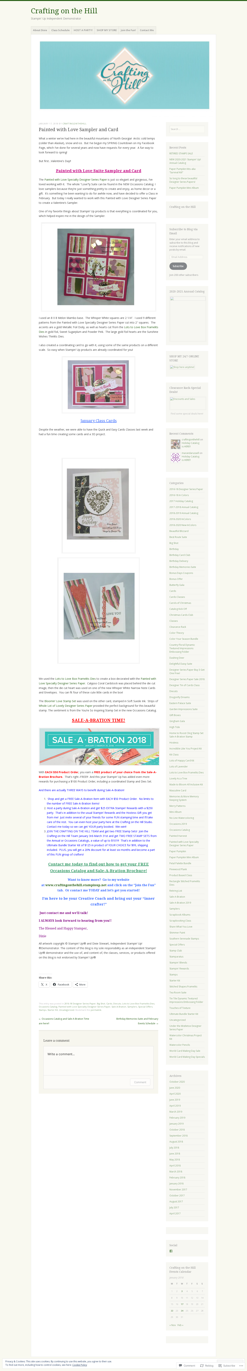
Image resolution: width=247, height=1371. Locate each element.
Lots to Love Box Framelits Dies (75, 678)
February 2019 (177, 1117)
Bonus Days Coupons (181, 573)
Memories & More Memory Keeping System (184, 798)
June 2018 (174, 1153)
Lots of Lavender (178, 766)
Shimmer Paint (177, 932)
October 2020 (177, 1081)
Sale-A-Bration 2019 (180, 902)
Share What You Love (180, 926)
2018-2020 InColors (180, 519)
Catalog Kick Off (178, 609)
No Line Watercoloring (181, 818)
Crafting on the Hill (64, 11)
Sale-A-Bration (119, 1006)
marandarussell (190, 453)
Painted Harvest (178, 836)
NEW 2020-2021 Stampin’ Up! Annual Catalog (185, 161)
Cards (109, 1003)
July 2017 (174, 1207)
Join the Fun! (128, 30)
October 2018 (177, 1129)
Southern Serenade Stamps (184, 938)
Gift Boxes (175, 715)
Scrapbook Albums (179, 914)
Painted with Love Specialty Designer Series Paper (75, 179)
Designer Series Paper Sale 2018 (187, 679)
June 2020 (174, 1087)
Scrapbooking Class (180, 920)
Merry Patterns (177, 806)
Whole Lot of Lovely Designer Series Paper (65, 706)
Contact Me (147, 30)
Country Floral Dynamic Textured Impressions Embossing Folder (182, 648)
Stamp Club (175, 950)
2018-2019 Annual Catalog (183, 513)
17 (182, 1304)
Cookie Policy (79, 1365)
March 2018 (175, 1171)
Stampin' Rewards (179, 968)
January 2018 (176, 1183)
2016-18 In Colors (179, 495)
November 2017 (178, 1189)
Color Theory (176, 633)
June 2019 (174, 1099)
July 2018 (174, 1147)
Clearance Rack (177, 627)
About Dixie (40, 30)
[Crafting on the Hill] (123, 77)
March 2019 (175, 1111)
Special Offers (145, 1006)
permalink (96, 1009)
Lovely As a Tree (178, 778)
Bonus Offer (176, 579)
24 (182, 1310)
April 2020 (175, 1093)
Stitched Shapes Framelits (183, 986)
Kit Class (173, 754)
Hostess (173, 742)
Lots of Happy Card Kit (181, 760)
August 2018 (176, 1141)
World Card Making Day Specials (187, 1056)
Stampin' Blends (178, 962)
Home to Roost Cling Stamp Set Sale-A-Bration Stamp (186, 734)
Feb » (180, 1325)
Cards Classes (177, 597)
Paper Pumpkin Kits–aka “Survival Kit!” (182, 170)
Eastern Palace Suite (180, 703)
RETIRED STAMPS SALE (181, 153)
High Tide (174, 727)
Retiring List (175, 890)
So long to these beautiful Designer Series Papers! (183, 180)
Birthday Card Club (179, 555)
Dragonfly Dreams (179, 697)
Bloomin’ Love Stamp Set (60, 701)
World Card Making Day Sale (184, 1050)
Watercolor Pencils (179, 1045)
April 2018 (175, 1165)
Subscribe (178, 266)
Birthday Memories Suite (182, 567)
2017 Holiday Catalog (181, 501)
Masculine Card (177, 790)
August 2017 (176, 1201)
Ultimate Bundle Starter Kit (183, 1014)
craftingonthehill (74, 123)
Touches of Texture (179, 1008)
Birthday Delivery (178, 561)
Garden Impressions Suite (183, 709)
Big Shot (101, 1003)
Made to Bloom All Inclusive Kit (186, 784)
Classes (173, 621)
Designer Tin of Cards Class (184, 685)
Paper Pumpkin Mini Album (184, 187)
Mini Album (175, 812)
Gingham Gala (177, 721)
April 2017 (175, 1213)
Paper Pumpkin (177, 851)
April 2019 (175, 1105)
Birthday (174, 549)
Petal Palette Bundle (180, 863)
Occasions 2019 (178, 824)
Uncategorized (66, 1009)
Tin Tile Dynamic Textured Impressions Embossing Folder (186, 1000)
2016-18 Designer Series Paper (80, 1003)
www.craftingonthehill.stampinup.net (76, 885)
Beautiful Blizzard (179, 531)
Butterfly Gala (176, 585)
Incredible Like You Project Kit (185, 748)
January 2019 (176, 1123)
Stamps (42, 1009)
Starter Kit (52, 1009)
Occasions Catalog (48, 1006)
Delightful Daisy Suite (180, 663)
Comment (140, 1082)
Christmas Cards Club (181, 615)
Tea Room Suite (177, 992)
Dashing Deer (176, 657)
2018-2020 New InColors (182, 525)
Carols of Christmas (180, 603)
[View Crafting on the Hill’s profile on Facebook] (171, 1251)
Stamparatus (176, 956)
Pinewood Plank (178, 869)
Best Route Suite (178, 537)
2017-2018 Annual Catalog (183, 507)
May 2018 (174, 1159)
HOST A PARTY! (83, 30)
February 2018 (177, 1177)
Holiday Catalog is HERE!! (190, 444)
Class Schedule (60, 30)
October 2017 (177, 1195)
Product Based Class (180, 875)
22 (172, 1310)
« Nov (172, 1325)
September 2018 (178, 1135)
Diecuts (117, 1003)
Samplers (132, 1006)
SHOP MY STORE (107, 30)
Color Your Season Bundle (183, 638)
